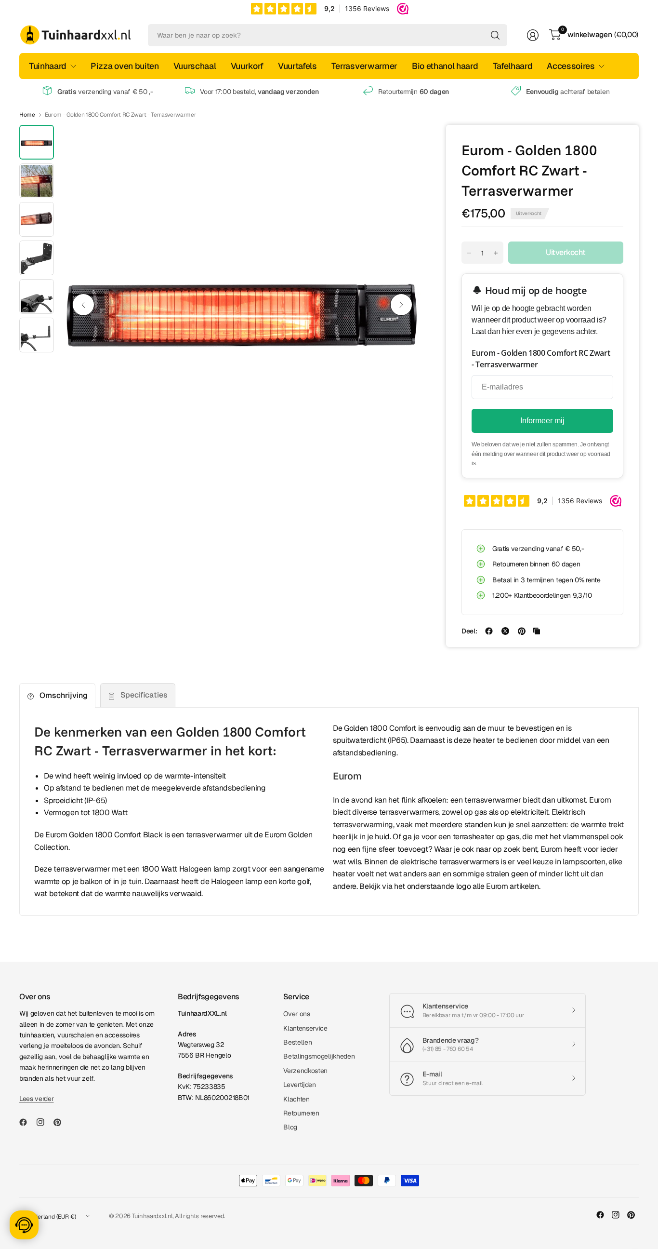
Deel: (469, 631)
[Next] (401, 305)
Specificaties (144, 695)
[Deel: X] (505, 631)
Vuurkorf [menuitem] (247, 65)
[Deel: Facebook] (489, 631)
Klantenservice (305, 1028)
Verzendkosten (305, 1070)
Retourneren (301, 1113)
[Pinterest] (61, 1122)
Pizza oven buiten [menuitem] (125, 65)
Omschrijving (63, 695)
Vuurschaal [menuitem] (194, 65)
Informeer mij (542, 420)
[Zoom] (403, 143)
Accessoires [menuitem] (570, 65)
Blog (290, 1127)
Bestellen (297, 1042)
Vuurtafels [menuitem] (297, 65)
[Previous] (83, 305)
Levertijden (299, 1084)
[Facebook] (27, 1122)
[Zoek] (495, 35)
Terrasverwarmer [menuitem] (364, 65)
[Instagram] (44, 1122)
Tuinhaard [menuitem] (47, 65)
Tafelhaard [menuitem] (513, 65)
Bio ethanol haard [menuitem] (445, 65)
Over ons (296, 1013)
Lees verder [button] (36, 1098)
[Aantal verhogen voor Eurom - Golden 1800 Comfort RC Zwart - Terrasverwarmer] (495, 253)
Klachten (296, 1099)
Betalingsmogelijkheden (319, 1056)
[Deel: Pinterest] (521, 631)
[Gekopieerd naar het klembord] (536, 631)
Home (27, 115)
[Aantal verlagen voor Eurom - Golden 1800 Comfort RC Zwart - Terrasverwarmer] (469, 253)
